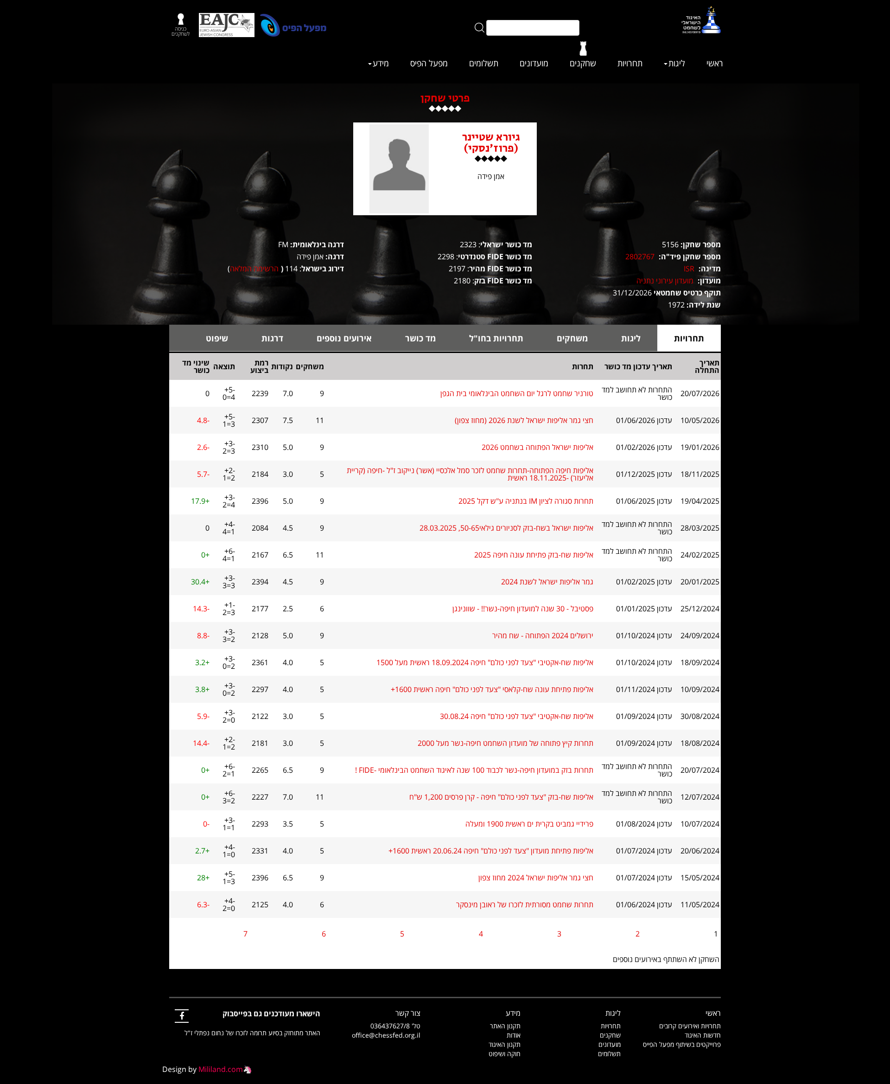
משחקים (572, 338)
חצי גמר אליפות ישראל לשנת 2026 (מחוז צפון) (524, 420)
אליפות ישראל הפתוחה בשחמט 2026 (537, 447)
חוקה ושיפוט (505, 1053)
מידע (381, 63)
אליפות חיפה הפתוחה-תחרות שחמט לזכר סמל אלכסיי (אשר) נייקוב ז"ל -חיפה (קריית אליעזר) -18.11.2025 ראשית (470, 474)
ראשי (714, 63)
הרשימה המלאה (254, 268)
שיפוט (217, 338)
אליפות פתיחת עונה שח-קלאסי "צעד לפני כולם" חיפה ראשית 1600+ (492, 689)
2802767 (640, 256)
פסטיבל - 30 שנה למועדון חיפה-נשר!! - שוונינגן (522, 608)
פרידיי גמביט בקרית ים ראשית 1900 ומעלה (529, 824)
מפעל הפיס (429, 63)
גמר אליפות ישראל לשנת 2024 (547, 582)
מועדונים (534, 63)
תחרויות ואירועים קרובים (690, 1025)
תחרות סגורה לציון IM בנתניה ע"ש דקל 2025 (525, 501)
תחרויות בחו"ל (496, 338)
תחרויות (629, 63)
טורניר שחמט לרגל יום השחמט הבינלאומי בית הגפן (516, 393)
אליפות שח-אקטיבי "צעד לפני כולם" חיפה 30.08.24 (516, 716)
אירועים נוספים (344, 338)
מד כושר (420, 338)
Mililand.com (220, 1069)
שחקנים (583, 63)
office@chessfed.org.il (386, 1035)
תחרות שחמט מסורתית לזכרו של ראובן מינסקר (524, 904)
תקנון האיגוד (505, 1044)
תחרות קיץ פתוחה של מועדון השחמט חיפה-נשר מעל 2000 (505, 743)
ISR (689, 268)
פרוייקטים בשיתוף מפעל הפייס (682, 1044)
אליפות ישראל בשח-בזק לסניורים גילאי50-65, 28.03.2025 (506, 528)
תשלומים (483, 63)
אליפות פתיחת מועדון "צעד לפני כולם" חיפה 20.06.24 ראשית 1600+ (490, 851)
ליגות (676, 63)
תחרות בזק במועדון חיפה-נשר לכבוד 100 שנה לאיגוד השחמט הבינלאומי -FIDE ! (474, 770)
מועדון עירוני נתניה (664, 281)
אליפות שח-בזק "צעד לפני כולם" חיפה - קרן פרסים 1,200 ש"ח (501, 797)
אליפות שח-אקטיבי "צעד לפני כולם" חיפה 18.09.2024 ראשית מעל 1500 (484, 662)
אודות (514, 1035)
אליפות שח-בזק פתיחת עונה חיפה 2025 (533, 555)
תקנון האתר (505, 1025)
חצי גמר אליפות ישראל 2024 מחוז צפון (535, 877)
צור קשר (407, 1013)
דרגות (272, 338)
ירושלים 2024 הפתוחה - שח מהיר (542, 635)
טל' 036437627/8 (395, 1025)
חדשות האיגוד (703, 1035)
